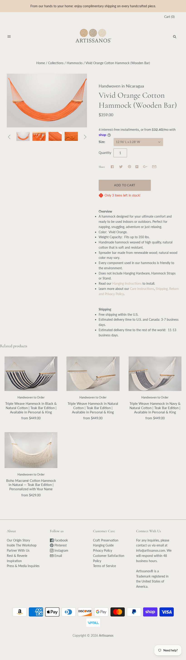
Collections (56, 63)
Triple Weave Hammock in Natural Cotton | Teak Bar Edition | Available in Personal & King (93, 407)
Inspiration (14, 561)
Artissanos (106, 635)
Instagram (61, 550)
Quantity (105, 153)
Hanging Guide (103, 545)
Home (40, 63)
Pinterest (60, 545)
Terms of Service (104, 566)
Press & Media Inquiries (23, 566)
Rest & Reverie (17, 556)
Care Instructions (142, 289)
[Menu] (9, 36)
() (169, 17)
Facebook (61, 540)
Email (58, 556)
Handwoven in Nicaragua (121, 85)
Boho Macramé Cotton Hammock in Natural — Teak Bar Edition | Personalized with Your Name (31, 484)
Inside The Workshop (22, 545)
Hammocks (75, 63)
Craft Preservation (105, 540)
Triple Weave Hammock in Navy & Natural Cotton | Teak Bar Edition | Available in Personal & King (155, 407)
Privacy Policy (102, 550)
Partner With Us (18, 550)
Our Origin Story (18, 540)
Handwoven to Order (31, 397)
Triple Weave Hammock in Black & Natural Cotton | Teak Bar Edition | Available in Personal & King (31, 407)
